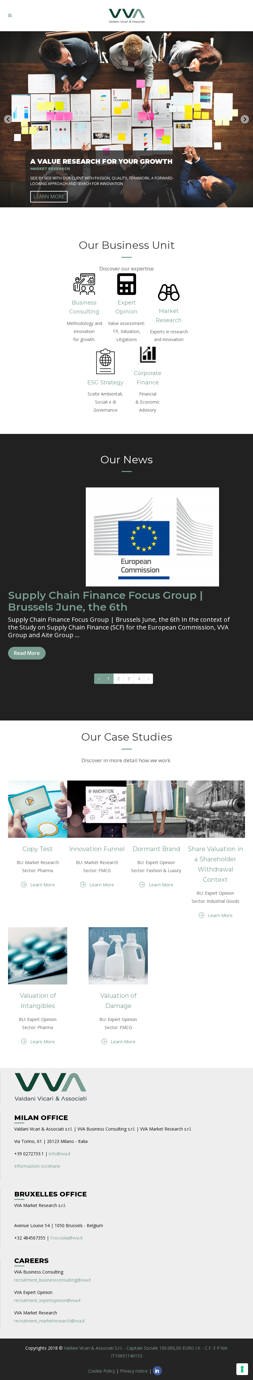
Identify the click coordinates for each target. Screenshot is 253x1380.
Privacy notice (134, 1371)
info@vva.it (60, 1154)
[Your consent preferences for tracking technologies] (242, 1369)
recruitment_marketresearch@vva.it (49, 1321)
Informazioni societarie (37, 1166)
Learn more (48, 196)
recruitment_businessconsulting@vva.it (52, 1280)
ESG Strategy (105, 382)
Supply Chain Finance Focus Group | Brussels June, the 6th (105, 601)
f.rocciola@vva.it (66, 1238)
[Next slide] (245, 119)
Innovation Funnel (97, 849)
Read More (27, 653)
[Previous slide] (8, 119)
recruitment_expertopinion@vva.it (47, 1300)
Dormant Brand (156, 849)
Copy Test (38, 849)
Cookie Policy (101, 1371)
